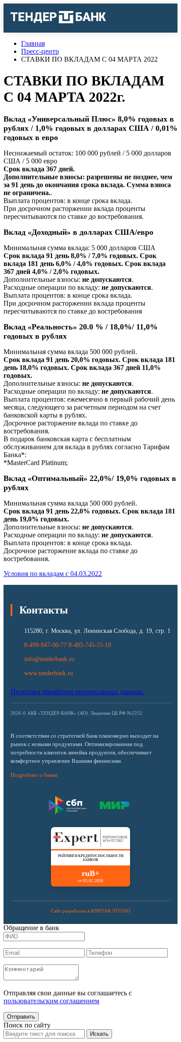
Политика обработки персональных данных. (78, 691)
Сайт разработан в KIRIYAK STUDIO (90, 910)
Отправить (21, 1016)
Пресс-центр (40, 51)
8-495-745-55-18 (90, 645)
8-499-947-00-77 (45, 645)
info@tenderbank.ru (49, 659)
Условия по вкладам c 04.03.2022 (53, 573)
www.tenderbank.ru (48, 673)
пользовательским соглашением (51, 1001)
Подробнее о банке (34, 775)
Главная (33, 43)
